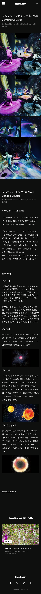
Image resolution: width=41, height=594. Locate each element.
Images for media (8, 492)
